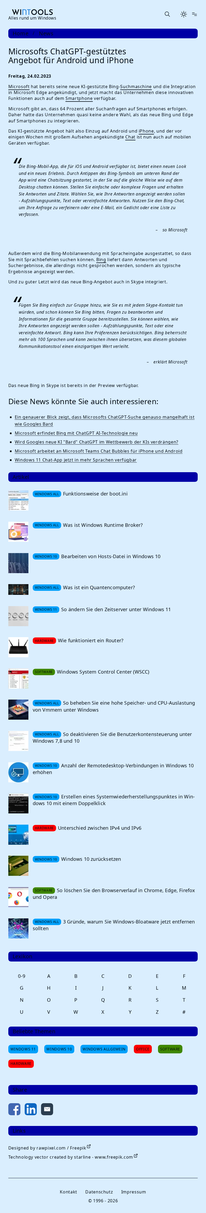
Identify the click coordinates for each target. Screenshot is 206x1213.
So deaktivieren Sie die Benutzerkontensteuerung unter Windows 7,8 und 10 (112, 737)
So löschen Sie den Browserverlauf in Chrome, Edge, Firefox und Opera (114, 893)
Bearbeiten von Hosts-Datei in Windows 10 (110, 556)
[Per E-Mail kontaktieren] (47, 1110)
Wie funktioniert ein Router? (90, 640)
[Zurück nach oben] (193, 1200)
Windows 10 (59, 1048)
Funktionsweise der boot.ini (95, 493)
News (46, 33)
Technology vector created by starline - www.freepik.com (70, 1157)
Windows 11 (23, 1048)
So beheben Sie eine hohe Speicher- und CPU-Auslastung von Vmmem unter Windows (114, 706)
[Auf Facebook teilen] (14, 1110)
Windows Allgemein (104, 1048)
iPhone (146, 131)
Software (170, 1048)
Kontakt (68, 1192)
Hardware (21, 1063)
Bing (101, 259)
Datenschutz (99, 1192)
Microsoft (19, 86)
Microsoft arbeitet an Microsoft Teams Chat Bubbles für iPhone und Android (99, 451)
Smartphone (79, 98)
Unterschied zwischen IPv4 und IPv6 (99, 828)
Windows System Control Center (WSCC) (103, 672)
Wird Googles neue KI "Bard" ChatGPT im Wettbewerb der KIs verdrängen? (96, 442)
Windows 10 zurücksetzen (91, 859)
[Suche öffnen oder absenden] (167, 14)
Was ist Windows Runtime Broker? (103, 525)
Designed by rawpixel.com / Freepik (47, 1148)
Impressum (133, 1192)
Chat (130, 137)
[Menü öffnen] (194, 14)
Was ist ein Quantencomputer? (99, 587)
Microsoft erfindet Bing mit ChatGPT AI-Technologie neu (76, 433)
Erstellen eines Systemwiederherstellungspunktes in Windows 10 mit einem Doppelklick (114, 799)
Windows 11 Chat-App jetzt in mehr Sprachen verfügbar (76, 460)
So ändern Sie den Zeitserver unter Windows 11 (116, 609)
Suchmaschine (136, 86)
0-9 (21, 976)
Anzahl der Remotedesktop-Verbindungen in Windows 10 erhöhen (113, 768)
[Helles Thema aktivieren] (184, 14)
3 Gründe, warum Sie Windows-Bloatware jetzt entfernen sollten (114, 925)
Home (21, 33)
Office (143, 1048)
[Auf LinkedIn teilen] (31, 1110)
